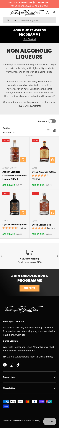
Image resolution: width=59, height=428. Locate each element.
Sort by (6, 128)
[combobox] (29, 20)
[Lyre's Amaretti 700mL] (44, 151)
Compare (42, 121)
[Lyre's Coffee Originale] (14, 204)
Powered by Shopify (32, 421)
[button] (54, 13)
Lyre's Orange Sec (41, 224)
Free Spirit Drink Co (16, 421)
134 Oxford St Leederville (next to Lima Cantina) (28, 356)
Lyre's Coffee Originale (14, 224)
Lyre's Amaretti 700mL (44, 171)
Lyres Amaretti (33, 105)
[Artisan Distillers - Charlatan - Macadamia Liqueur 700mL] (14, 151)
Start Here (29, 288)
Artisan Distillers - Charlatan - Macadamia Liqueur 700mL (14, 175)
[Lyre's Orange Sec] (44, 204)
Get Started (29, 39)
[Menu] (5, 13)
